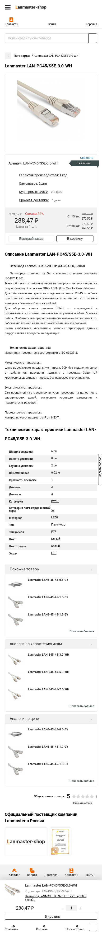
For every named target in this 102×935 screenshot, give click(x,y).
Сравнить (11, 929)
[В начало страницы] (93, 927)
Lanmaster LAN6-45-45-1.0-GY (48, 597)
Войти (52, 24)
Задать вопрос (100, 467)
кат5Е (55, 501)
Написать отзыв (82, 803)
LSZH (54, 517)
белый (55, 546)
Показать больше (82, 631)
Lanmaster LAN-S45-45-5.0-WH (48, 672)
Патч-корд (58, 524)
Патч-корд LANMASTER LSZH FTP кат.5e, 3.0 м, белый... (56, 898)
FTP (53, 531)
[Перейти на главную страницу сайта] (35, 7)
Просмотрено (75, 929)
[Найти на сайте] (92, 38)
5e (52, 510)
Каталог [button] (14, 875)
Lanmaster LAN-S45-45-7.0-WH (48, 689)
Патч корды (22, 55)
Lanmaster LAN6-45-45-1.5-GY (48, 614)
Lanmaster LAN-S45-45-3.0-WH (48, 654)
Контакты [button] (11, 24)
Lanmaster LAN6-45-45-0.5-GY (48, 580)
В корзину (75, 238)
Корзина (91, 24)
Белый (55, 538)
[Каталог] (8, 7)
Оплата (32, 875)
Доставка (50, 875)
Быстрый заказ (31, 238)
